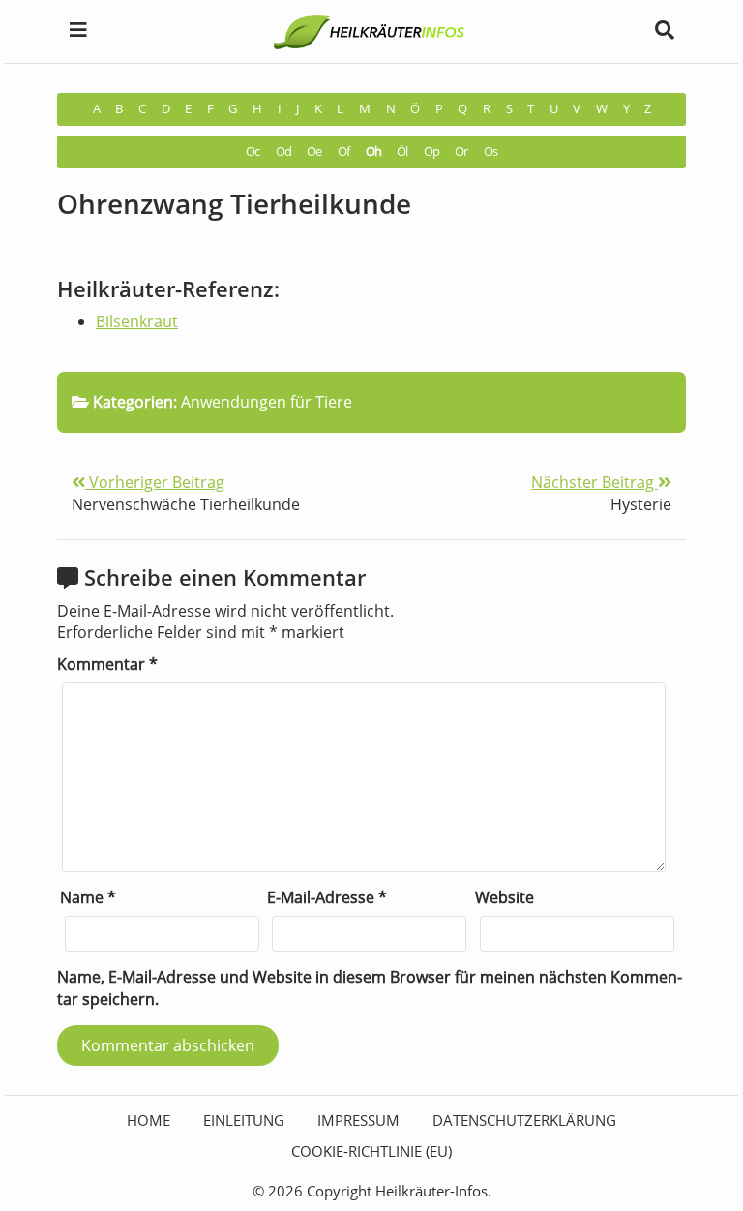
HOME (148, 1120)
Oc (252, 151)
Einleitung (243, 1120)
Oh (373, 151)
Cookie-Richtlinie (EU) (371, 1151)
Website (504, 897)
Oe (314, 151)
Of (343, 151)
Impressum (358, 1120)
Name (88, 897)
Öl (402, 151)
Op (431, 151)
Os (490, 151)
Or (461, 151)
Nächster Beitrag (594, 482)
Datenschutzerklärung (524, 1120)
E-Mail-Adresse (327, 897)
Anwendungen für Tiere (266, 401)
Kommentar (107, 664)
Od (283, 151)
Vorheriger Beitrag (154, 482)
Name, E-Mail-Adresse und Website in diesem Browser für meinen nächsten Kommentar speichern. (369, 988)
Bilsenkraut (137, 321)
